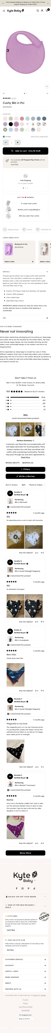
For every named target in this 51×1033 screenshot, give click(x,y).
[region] (25, 429)
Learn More (14, 164)
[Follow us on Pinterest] (28, 888)
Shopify (35, 995)
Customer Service (14, 959)
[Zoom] (47, 86)
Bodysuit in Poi (21, 244)
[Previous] (3, 3)
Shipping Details (13, 229)
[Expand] (45, 897)
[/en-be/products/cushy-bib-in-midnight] (10, 124)
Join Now (10, 950)
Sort (24, 485)
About (8, 983)
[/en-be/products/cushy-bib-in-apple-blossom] (22, 118)
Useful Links (11, 971)
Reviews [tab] (12, 463)
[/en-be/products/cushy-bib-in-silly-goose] (5, 129)
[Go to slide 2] (26, 93)
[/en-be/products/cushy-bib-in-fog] (33, 118)
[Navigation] (4, 10)
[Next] (48, 3)
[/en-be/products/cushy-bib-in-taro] (5, 124)
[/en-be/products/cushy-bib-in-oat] (10, 118)
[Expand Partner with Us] (45, 989)
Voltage (43, 995)
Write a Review (31, 477)
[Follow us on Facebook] (17, 888)
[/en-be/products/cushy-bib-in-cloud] (5, 118)
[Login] (42, 10)
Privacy (25, 1003)
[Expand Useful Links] (45, 971)
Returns (29, 229)
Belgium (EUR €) (24, 1019)
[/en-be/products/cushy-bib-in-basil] (22, 129)
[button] (9, 98)
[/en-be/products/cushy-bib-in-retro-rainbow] (38, 129)
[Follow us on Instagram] (23, 888)
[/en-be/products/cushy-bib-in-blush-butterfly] (44, 124)
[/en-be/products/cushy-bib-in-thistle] (16, 129)
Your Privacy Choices (25, 1007)
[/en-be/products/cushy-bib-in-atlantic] (44, 118)
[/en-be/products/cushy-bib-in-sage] (27, 118)
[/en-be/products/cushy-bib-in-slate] (38, 118)
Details (6, 272)
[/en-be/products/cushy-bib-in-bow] (27, 124)
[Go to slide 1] (24, 93)
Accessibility (25, 1010)
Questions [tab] (27, 463)
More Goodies (12, 977)
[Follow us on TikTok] (34, 888)
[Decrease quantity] (6, 142)
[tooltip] (33, 440)
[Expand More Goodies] (45, 977)
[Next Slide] (43, 429)
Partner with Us (13, 989)
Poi (4, 318)
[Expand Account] (45, 965)
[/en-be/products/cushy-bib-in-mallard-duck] (33, 129)
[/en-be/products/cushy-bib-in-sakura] (22, 124)
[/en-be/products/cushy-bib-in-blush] (16, 118)
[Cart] (46, 10)
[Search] (38, 11)
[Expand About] (45, 983)
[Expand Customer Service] (45, 959)
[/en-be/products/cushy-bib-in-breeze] (10, 129)
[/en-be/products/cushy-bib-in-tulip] (27, 129)
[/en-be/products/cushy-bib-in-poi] (16, 124)
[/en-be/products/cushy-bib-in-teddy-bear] (33, 124)
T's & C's (25, 1000)
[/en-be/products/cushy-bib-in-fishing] (38, 124)
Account (9, 965)
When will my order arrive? (39, 136)
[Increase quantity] (18, 142)
